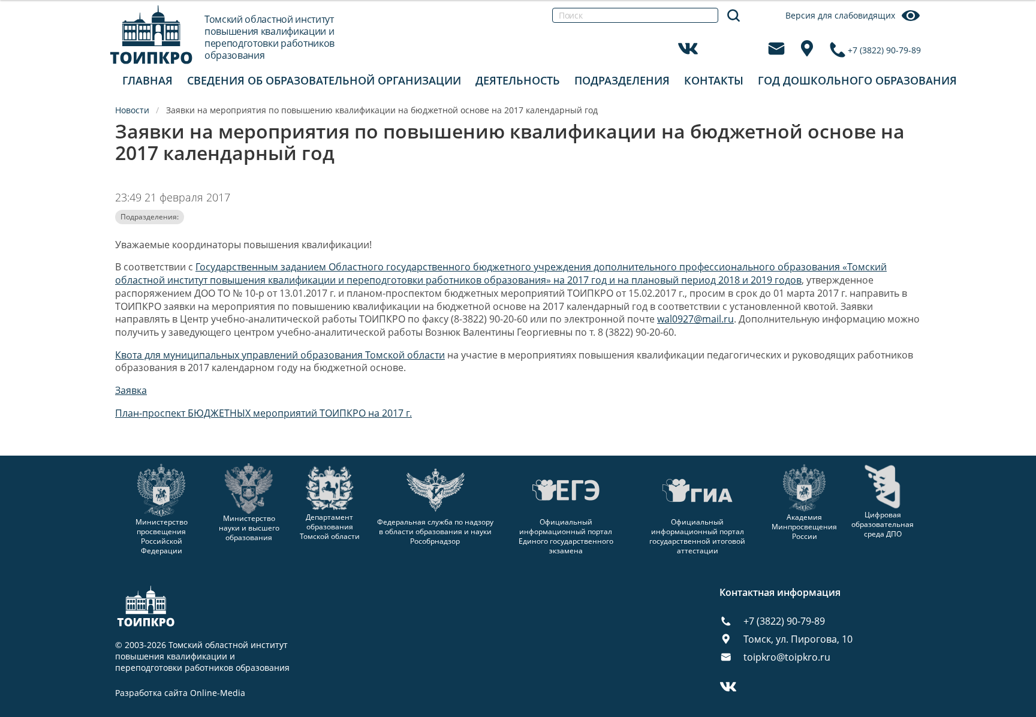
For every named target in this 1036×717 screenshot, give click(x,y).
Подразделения (622, 80)
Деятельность (517, 80)
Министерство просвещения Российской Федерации (161, 536)
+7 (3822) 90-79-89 (884, 50)
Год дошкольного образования (857, 80)
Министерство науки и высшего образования (249, 527)
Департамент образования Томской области (330, 526)
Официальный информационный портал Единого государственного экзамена (566, 536)
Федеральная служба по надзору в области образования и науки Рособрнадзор (435, 531)
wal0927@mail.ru (695, 319)
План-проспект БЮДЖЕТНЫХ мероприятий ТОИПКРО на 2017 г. (263, 413)
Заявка (131, 390)
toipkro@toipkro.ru (786, 657)
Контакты (713, 80)
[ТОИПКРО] (151, 34)
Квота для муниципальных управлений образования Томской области (280, 354)
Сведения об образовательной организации (324, 80)
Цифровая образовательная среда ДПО (882, 524)
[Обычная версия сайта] (1012, 24)
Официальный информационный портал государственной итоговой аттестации (697, 536)
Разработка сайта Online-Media (180, 693)
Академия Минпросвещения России (804, 526)
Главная (147, 80)
